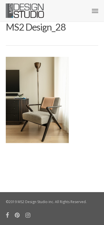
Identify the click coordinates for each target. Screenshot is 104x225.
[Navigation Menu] (95, 11)
